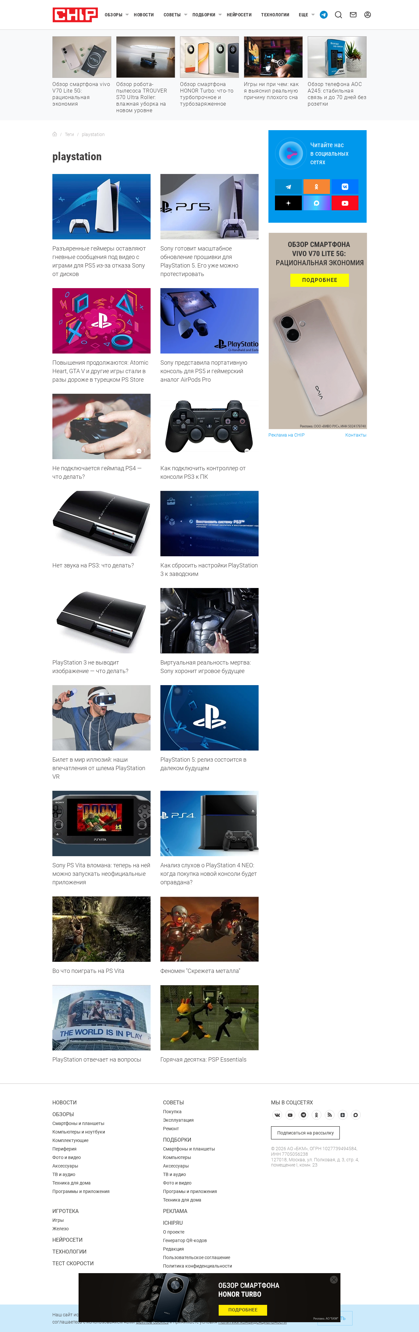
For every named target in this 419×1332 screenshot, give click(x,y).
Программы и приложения (81, 1191)
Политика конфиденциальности (197, 1266)
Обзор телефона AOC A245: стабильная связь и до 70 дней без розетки (337, 94)
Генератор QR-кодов (185, 1240)
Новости (144, 14)
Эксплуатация (178, 1120)
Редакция (173, 1249)
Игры (58, 1220)
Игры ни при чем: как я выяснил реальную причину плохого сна (271, 90)
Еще (303, 14)
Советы (172, 14)
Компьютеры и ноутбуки (78, 1131)
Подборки (203, 14)
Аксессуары (65, 1165)
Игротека (65, 1211)
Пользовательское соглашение (196, 1257)
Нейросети (239, 14)
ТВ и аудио (63, 1174)
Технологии (275, 14)
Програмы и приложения (190, 1191)
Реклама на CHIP (286, 435)
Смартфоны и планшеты (78, 1123)
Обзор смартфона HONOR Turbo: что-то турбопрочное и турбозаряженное (207, 94)
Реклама (175, 1211)
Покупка (172, 1111)
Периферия (64, 1148)
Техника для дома (71, 1182)
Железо (60, 1228)
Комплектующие (70, 1140)
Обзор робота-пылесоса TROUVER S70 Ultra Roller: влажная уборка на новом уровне (141, 97)
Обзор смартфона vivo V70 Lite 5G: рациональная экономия (81, 94)
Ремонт (171, 1128)
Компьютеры (177, 1157)
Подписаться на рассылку (305, 1132)
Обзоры (113, 14)
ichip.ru (173, 1223)
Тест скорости (73, 1263)
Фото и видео (66, 1157)
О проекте (173, 1232)
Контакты (356, 435)
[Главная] (54, 134)
